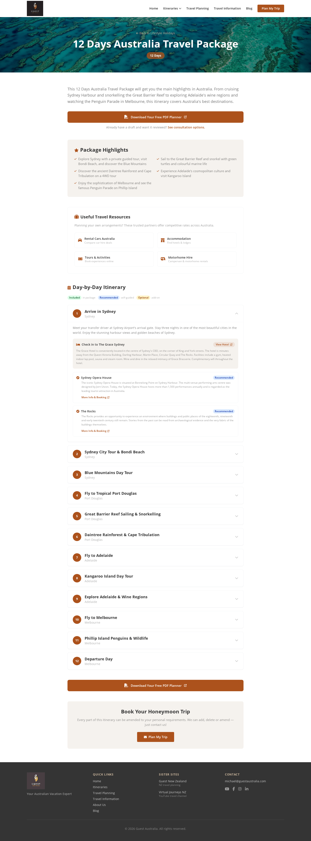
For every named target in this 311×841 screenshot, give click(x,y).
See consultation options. (186, 127)
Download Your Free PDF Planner (156, 117)
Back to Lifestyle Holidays (157, 33)
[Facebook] (234, 789)
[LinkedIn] (246, 789)
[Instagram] (240, 789)
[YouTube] (227, 789)
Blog (249, 8)
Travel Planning (197, 8)
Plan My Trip (271, 8)
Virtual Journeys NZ (172, 792)
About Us (99, 805)
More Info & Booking (93, 397)
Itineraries (170, 8)
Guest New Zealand (173, 781)
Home (153, 8)
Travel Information (227, 8)
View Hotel (222, 344)
